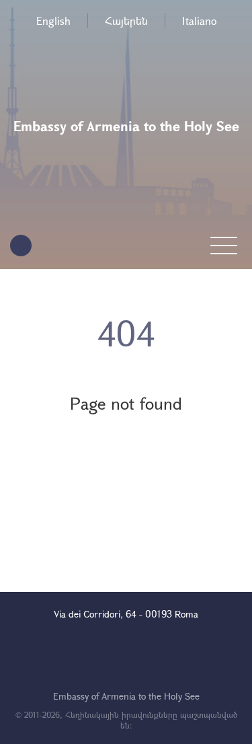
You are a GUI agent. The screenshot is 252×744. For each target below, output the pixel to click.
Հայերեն (126, 20)
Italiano (199, 20)
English (53, 20)
